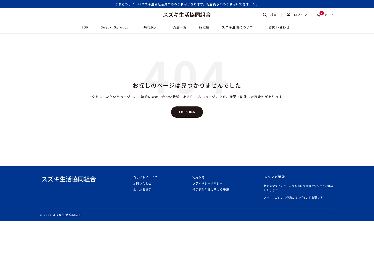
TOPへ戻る (187, 112)
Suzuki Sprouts (114, 27)
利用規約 (198, 177)
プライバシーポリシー (207, 183)
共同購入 (150, 27)
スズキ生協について (237, 27)
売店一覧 (180, 27)
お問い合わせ (279, 27)
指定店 (204, 27)
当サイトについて (145, 177)
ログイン (303, 197)
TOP (85, 27)
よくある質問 (142, 189)
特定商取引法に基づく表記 (210, 189)
